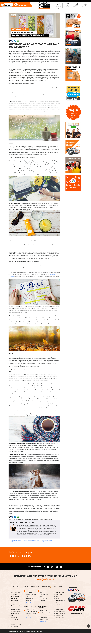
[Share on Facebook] (12, 41)
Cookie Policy (59, 615)
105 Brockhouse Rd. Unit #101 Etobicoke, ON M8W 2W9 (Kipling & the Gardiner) (45, 596)
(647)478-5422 (45, 579)
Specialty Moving (15, 605)
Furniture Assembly (16, 624)
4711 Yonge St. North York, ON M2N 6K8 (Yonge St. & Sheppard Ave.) (45, 616)
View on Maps (29, 603)
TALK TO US (20, 556)
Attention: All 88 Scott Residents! (47, 541)
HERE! (14, 1)
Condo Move (14, 594)
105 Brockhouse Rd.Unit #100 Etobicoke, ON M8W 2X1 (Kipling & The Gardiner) (31, 596)
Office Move (14, 598)
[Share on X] (10, 41)
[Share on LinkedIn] (15, 41)
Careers (58, 603)
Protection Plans (60, 613)
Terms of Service (60, 611)
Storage (76, 7)
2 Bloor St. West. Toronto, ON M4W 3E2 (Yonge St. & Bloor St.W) (32, 614)
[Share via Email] (18, 41)
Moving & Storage (15, 592)
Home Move (14, 590)
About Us (58, 590)
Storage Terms (60, 617)
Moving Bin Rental (15, 607)
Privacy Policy (59, 609)
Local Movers (14, 626)
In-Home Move (15, 617)
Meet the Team (60, 592)
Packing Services (15, 596)
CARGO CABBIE (37, 519)
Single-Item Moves (16, 611)
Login (77, 1)
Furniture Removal (15, 609)
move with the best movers (36, 173)
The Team (59, 594)
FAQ (57, 596)
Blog (57, 598)
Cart (81, 1)
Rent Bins (85, 7)
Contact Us (87, 1)
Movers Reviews (60, 600)
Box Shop (67, 7)
